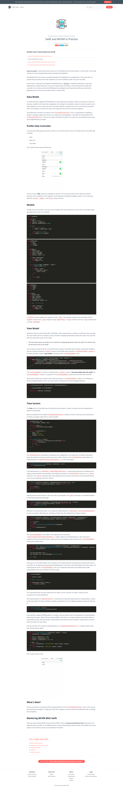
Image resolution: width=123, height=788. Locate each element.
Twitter (71, 780)
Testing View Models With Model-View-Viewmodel (41, 65)
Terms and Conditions (91, 776)
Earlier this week (32, 71)
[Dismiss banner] (113, 2)
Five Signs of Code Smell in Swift (39, 745)
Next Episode (62, 761)
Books (51, 774)
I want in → (107, 2)
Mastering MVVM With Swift (75, 723)
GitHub (71, 778)
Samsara (66, 83)
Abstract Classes (35, 752)
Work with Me (32, 776)
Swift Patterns (52, 776)
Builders (33, 750)
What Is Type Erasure (36, 743)
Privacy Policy (91, 774)
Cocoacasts (71, 774)
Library (22, 7)
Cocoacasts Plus (32, 774)
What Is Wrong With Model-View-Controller (40, 56)
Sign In (109, 7)
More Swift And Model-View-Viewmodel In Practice (42, 62)
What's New (15, 7)
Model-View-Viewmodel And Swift (61, 36)
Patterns (66, 43)
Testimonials (71, 776)
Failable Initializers (36, 747)
